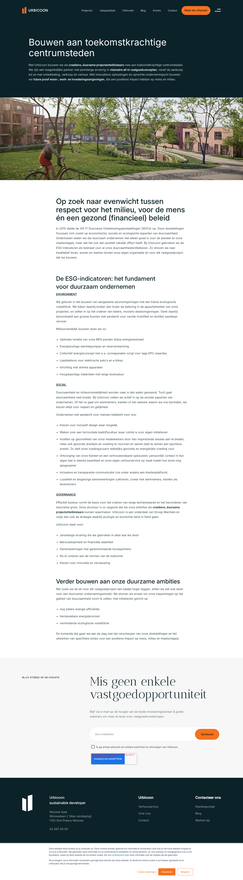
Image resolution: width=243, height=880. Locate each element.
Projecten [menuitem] (87, 10)
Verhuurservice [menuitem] (148, 806)
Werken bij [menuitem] (202, 820)
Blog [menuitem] (143, 10)
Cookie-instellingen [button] (146, 871)
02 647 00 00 (58, 829)
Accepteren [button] (166, 871)
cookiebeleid (118, 854)
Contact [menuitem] (172, 10)
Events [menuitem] (157, 10)
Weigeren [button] (185, 871)
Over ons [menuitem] (144, 813)
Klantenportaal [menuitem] (205, 806)
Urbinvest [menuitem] (128, 10)
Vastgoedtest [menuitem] (107, 10)
